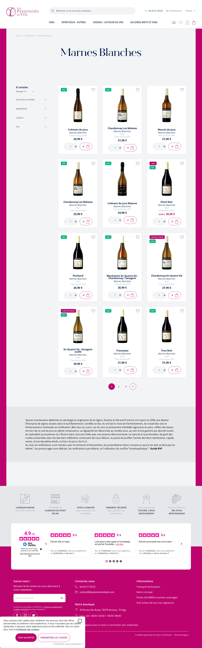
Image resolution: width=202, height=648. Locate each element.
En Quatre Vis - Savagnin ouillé (78, 350)
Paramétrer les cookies (53, 637)
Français (188, 11)
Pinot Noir (167, 202)
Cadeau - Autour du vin (108, 22)
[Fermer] (80, 621)
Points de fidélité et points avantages (157, 597)
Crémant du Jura (78, 129)
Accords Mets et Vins (143, 22)
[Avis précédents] (46, 544)
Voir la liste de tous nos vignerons (155, 602)
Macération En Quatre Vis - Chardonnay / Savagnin (122, 277)
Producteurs (30, 36)
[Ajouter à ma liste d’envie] (93, 89)
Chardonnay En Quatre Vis (166, 275)
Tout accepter (26, 637)
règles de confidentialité (53, 607)
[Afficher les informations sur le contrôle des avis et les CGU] (41, 549)
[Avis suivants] (181, 544)
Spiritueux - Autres (74, 22)
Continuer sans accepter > (68, 643)
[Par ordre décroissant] (33, 91)
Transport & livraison (148, 586)
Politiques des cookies (27, 629)
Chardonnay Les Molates (122, 128)
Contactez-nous (176, 10)
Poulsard (78, 275)
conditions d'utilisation (21, 609)
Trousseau (122, 350)
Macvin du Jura (167, 129)
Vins (51, 22)
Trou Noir (166, 350)
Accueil (19, 36)
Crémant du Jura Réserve (122, 203)
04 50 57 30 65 (155, 10)
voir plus (119, 544)
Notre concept (144, 592)
